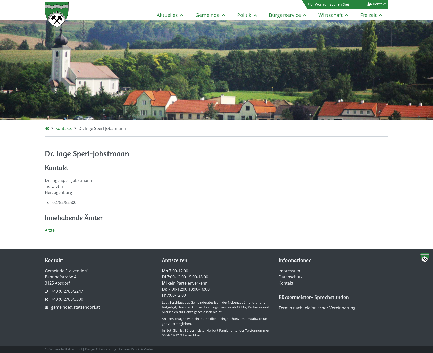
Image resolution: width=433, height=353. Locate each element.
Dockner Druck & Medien (136, 349)
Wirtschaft (330, 15)
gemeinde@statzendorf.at (75, 307)
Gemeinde (207, 15)
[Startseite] (47, 128)
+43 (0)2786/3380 (67, 299)
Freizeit (368, 15)
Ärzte (50, 230)
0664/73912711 (173, 335)
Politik (244, 15)
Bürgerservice (285, 15)
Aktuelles (167, 15)
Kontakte (63, 128)
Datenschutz (290, 277)
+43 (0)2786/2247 (67, 291)
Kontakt (379, 4)
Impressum (289, 271)
